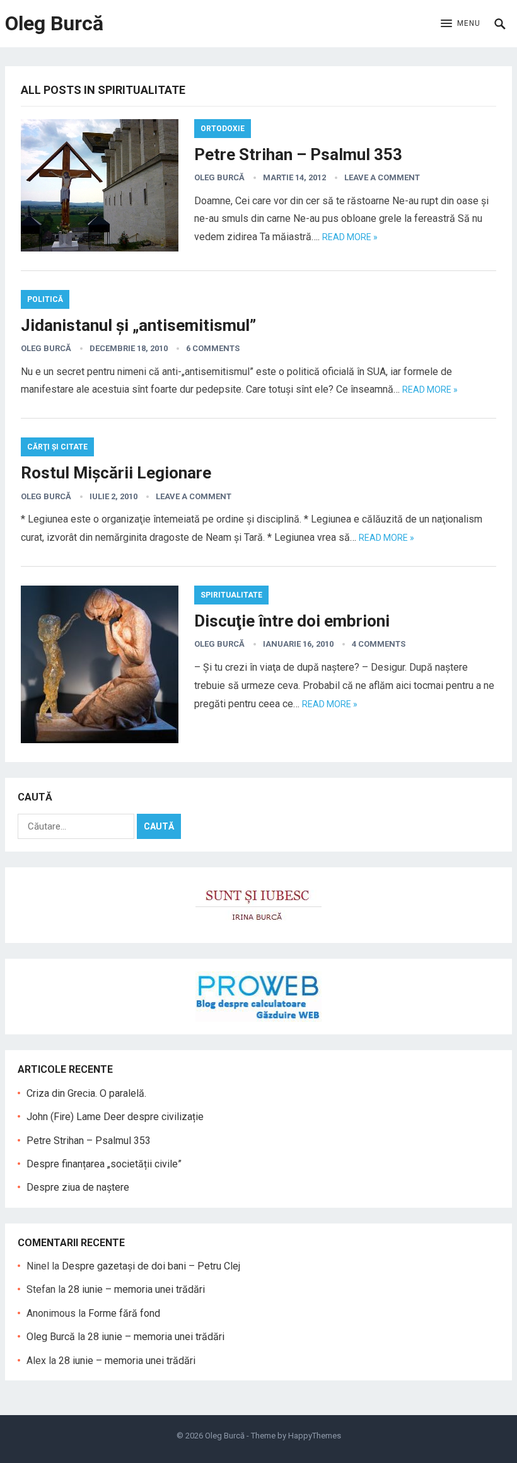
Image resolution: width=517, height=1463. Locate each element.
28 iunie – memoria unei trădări (136, 1289)
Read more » (350, 237)
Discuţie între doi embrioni (292, 620)
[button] (460, 24)
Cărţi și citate (57, 446)
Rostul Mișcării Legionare (116, 472)
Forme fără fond (124, 1313)
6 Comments (213, 348)
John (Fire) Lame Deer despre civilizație (115, 1117)
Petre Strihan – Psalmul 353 (298, 154)
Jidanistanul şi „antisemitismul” (138, 325)
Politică (45, 299)
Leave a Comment (382, 177)
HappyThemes (314, 1435)
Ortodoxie (222, 128)
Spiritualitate (231, 595)
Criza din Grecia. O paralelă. (86, 1093)
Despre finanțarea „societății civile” (104, 1164)
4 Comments (378, 644)
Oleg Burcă (54, 23)
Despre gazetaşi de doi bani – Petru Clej (151, 1266)
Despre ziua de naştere (77, 1187)
